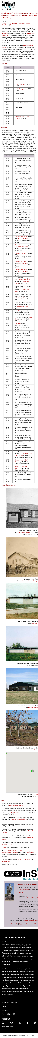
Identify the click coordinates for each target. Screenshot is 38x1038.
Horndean (29, 16)
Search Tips (14, 924)
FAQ (35, 924)
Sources (12, 25)
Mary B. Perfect (15, 812)
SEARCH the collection (25, 893)
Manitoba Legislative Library (19, 819)
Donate (5, 1010)
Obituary (4, 848)
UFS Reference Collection (16, 805)
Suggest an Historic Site (26, 924)
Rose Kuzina (34, 750)
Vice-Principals (13, 23)
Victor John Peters (21, 84)
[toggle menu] (35, 3)
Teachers (21, 23)
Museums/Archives (24, 898)
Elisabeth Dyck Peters (21, 237)
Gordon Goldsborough (24, 859)
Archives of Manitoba (25, 532)
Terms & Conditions (10, 1002)
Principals (4, 23)
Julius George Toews (21, 89)
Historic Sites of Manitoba (10, 13)
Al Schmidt (11, 851)
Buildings (33, 898)
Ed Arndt (34, 623)
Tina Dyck (18, 311)
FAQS (4, 1006)
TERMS (32, 1035)
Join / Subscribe (8, 1014)
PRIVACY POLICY (26, 1035)
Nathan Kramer (6, 861)
